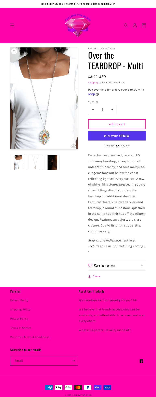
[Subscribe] (73, 361)
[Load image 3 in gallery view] (52, 162)
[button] (12, 25)
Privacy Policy (19, 318)
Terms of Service (20, 328)
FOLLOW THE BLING (81, 395)
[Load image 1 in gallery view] (18, 162)
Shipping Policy (20, 309)
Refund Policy (19, 300)
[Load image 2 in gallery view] (35, 162)
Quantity (93, 101)
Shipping (93, 82)
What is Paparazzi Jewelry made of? (105, 330)
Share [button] (96, 276)
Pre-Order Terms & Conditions (29, 337)
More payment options (117, 145)
